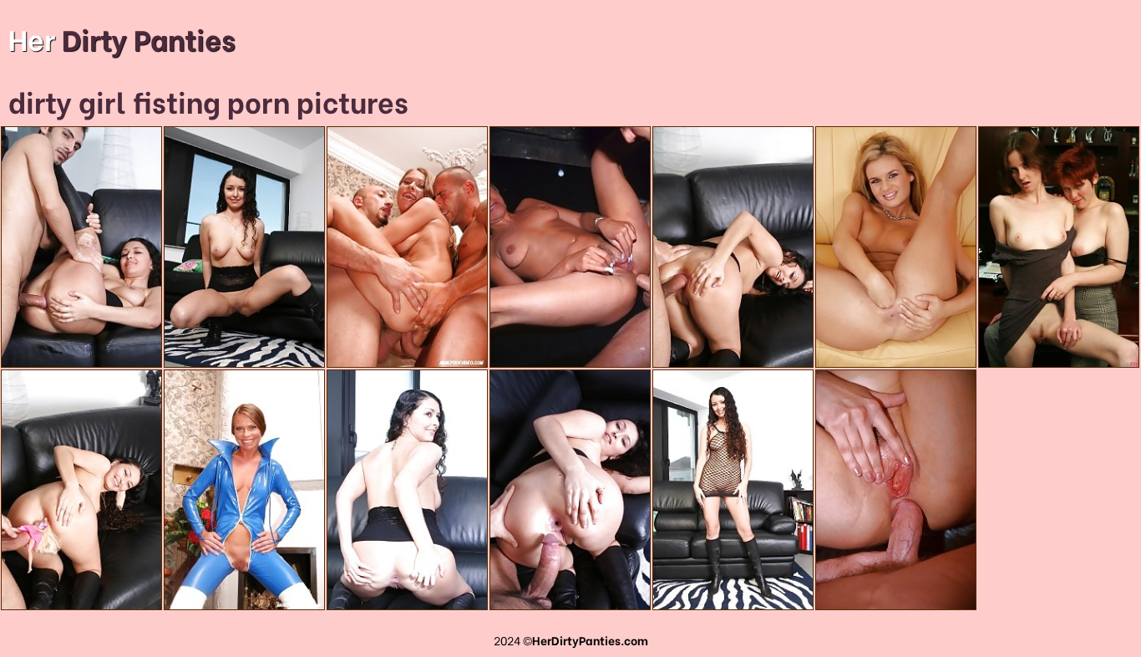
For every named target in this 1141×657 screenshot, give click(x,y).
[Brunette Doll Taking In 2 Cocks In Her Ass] (407, 247)
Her (122, 38)
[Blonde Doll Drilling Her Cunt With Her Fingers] (896, 247)
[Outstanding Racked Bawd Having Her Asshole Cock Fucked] (81, 490)
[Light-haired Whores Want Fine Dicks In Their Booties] (896, 490)
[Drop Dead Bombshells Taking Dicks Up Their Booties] (570, 247)
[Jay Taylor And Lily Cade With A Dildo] (1058, 247)
